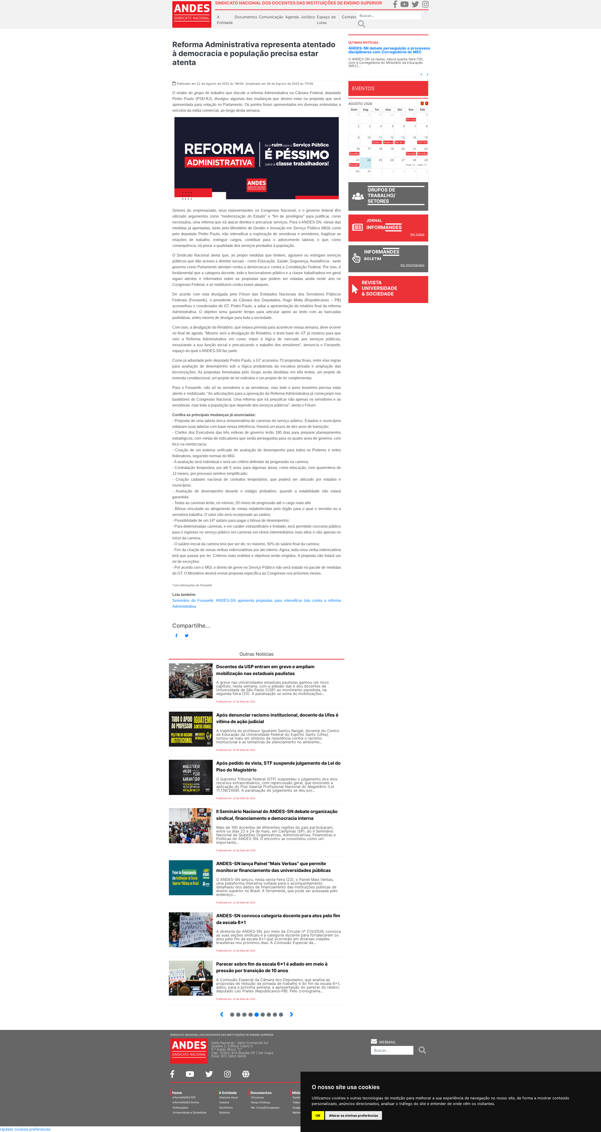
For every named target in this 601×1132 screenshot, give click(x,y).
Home (177, 1093)
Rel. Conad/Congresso (265, 1107)
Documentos (261, 1093)
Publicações (180, 1107)
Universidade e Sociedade (189, 1112)
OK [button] (318, 1115)
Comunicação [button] (271, 17)
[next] (426, 103)
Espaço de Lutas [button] (326, 20)
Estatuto (224, 1112)
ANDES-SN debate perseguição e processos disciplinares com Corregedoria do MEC (389, 50)
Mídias (297, 1093)
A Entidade (228, 1093)
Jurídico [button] (308, 17)
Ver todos (417, 234)
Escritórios (226, 1107)
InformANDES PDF (184, 1097)
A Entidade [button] (225, 20)
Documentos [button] (246, 17)
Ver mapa (265, 1053)
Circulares (257, 1097)
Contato (349, 17)
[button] (421, 74)
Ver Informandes (412, 265)
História (224, 1102)
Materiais (298, 1112)
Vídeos (297, 1102)
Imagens (298, 1107)
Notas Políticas (260, 1102)
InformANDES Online (186, 1102)
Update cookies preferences (25, 1129)
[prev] (422, 103)
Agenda (292, 17)
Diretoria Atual (228, 1097)
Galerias (298, 1097)
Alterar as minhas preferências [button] (353, 1115)
